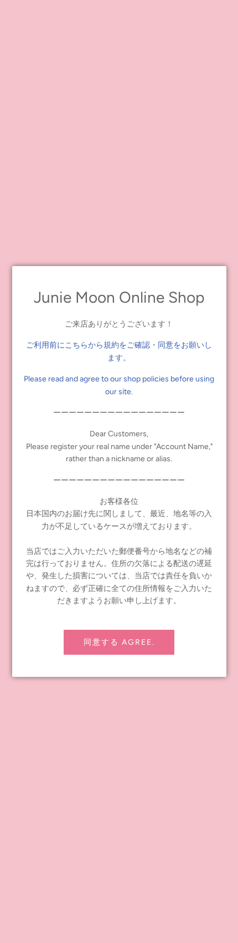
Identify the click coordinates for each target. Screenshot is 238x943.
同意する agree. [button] (119, 642)
